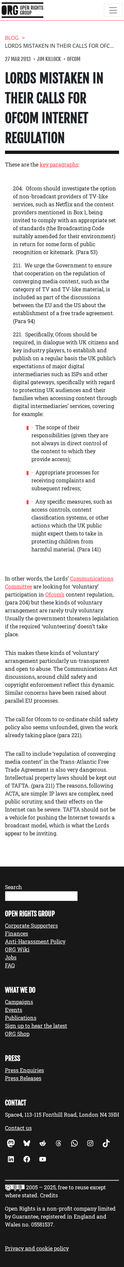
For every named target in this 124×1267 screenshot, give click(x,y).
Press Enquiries (24, 1070)
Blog (12, 37)
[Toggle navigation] (113, 10)
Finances (16, 933)
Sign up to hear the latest (36, 1025)
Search (13, 886)
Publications (20, 1017)
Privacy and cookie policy (37, 1248)
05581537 (42, 1224)
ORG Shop (17, 1033)
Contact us (18, 1127)
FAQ (10, 965)
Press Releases (23, 1078)
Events (13, 1009)
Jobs (11, 957)
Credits (49, 1195)
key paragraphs (59, 164)
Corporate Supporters (31, 925)
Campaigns (19, 1001)
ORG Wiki (17, 949)
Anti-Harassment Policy (35, 941)
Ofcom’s (54, 594)
